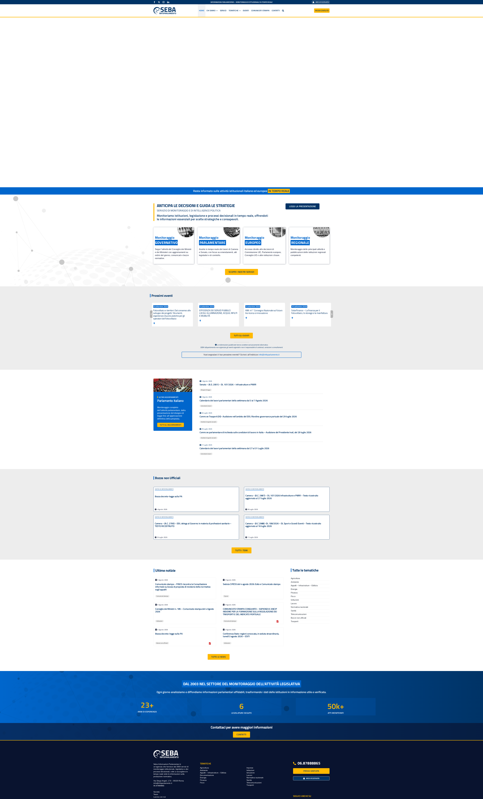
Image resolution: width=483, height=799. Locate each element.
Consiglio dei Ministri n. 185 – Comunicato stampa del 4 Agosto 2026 (184, 610)
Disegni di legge (206, 390)
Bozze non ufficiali (162, 643)
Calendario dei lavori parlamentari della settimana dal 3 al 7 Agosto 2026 (234, 400)
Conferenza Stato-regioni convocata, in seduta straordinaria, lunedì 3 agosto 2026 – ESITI (251, 635)
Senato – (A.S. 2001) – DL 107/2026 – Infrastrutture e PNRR (228, 384)
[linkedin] (168, 2)
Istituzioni (159, 621)
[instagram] (164, 2)
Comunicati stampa (162, 596)
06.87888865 (309, 763)
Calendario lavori (206, 406)
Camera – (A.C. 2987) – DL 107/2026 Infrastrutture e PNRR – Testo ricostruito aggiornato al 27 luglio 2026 (281, 497)
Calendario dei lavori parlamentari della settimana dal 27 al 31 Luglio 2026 (234, 448)
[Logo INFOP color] (164, 8)
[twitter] (159, 2)
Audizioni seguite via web (208, 422)
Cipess (226, 596)
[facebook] (154, 2)
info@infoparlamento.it (269, 355)
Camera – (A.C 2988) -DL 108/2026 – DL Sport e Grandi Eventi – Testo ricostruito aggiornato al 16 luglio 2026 (283, 525)
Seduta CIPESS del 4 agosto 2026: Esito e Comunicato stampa (251, 584)
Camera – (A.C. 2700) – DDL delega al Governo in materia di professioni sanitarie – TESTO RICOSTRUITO (193, 525)
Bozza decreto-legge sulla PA (168, 496)
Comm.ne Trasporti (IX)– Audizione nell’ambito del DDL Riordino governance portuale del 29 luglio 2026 (248, 416)
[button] (283, 10)
